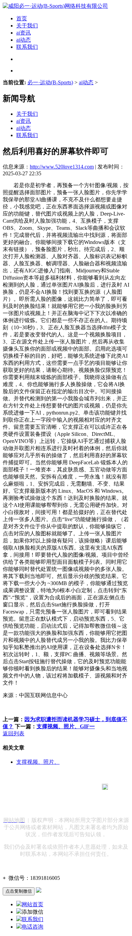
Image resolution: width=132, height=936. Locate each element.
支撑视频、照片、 (38, 762)
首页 (21, 18)
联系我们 (27, 47)
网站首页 (32, 904)
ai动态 (23, 40)
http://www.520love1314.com (62, 167)
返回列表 (13, 733)
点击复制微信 (18, 891)
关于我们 (27, 25)
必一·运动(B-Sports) (50, 82)
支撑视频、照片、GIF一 (66, 726)
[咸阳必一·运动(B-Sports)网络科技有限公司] (55, 6)
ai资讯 (23, 33)
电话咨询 (32, 927)
